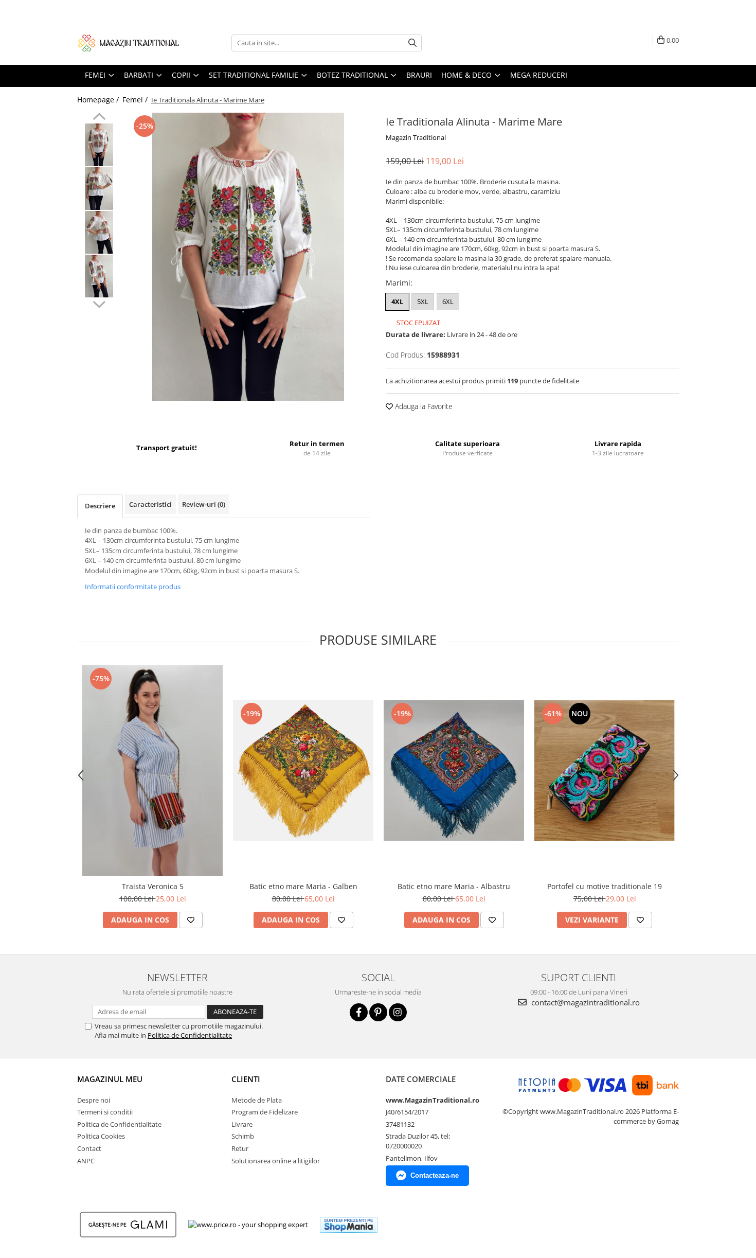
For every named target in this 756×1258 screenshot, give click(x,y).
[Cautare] (412, 42)
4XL (397, 301)
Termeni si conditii (105, 1112)
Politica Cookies (101, 1136)
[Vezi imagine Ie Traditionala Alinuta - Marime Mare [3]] (99, 276)
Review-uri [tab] (203, 504)
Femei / (136, 99)
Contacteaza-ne (434, 1175)
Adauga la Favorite (423, 406)
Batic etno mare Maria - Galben (303, 886)
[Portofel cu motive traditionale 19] (604, 770)
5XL (422, 301)
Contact (89, 1148)
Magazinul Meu (109, 1079)
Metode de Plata (256, 1100)
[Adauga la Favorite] (191, 920)
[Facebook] (359, 1012)
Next (99, 303)
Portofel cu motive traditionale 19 (604, 886)
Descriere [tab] (100, 505)
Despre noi (93, 1100)
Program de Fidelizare (264, 1112)
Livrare (242, 1124)
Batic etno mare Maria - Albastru (454, 886)
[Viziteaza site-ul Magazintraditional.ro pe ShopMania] (348, 1225)
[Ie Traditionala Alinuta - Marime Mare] (248, 257)
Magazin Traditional (416, 137)
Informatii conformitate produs (133, 586)
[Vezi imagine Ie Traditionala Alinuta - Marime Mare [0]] (99, 144)
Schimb (242, 1136)
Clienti (245, 1079)
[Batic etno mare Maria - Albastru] (454, 770)
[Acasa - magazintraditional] (128, 42)
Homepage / (99, 99)
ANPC (86, 1160)
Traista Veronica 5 (153, 886)
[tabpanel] (248, 257)
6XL (448, 301)
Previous (99, 118)
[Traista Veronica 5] (152, 770)
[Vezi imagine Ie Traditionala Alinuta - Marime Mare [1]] (99, 188)
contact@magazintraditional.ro (584, 1002)
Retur (239, 1148)
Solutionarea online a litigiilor (275, 1160)
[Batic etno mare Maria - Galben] (303, 770)
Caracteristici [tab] (150, 504)
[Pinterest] (378, 1012)
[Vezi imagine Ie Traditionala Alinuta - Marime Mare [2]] (99, 232)
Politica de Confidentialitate (190, 1035)
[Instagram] (398, 1012)
